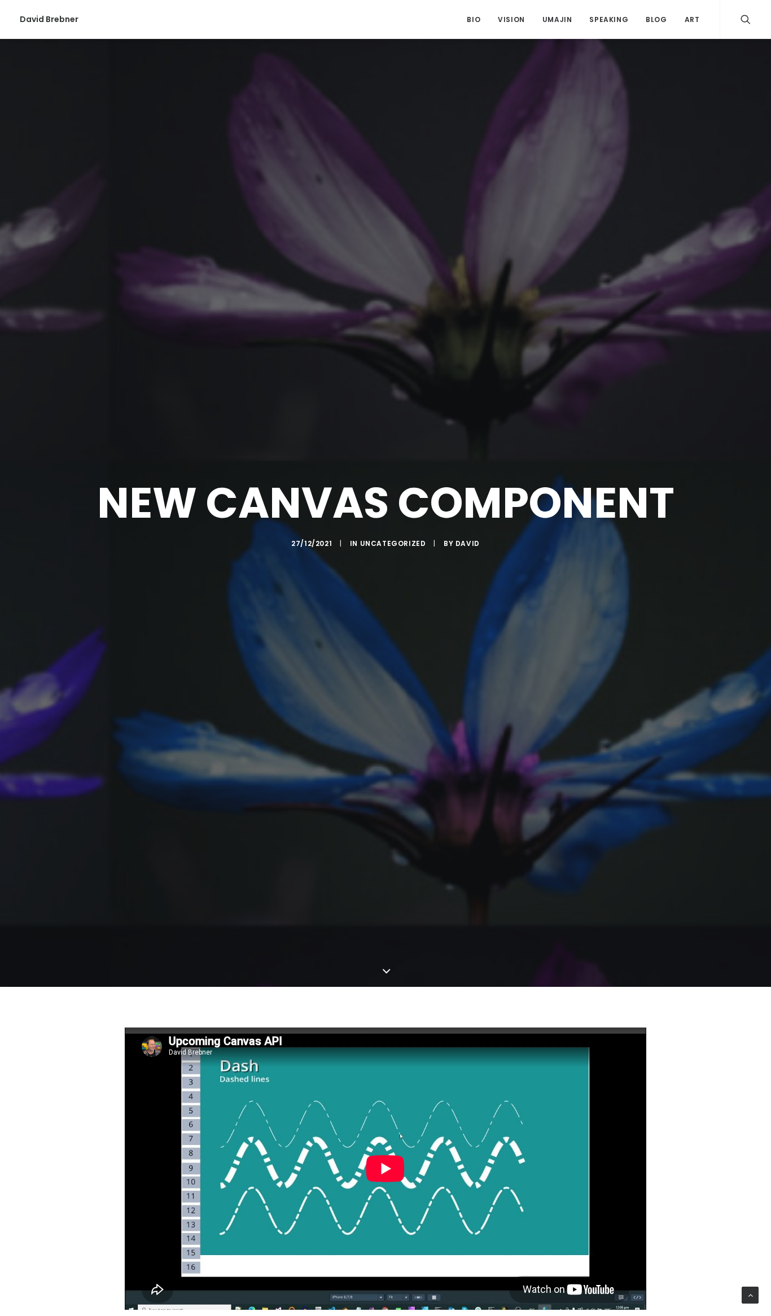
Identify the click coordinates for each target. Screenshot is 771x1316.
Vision (511, 19)
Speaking (608, 19)
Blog (656, 19)
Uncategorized (393, 543)
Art (692, 19)
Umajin (557, 19)
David (467, 543)
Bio (473, 19)
